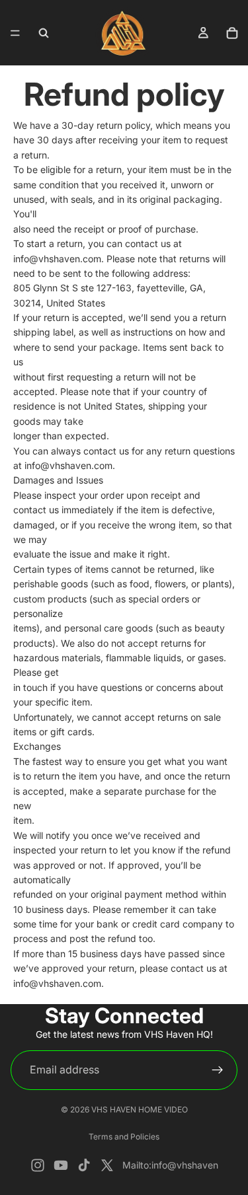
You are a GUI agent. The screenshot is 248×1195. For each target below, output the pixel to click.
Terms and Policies (124, 1136)
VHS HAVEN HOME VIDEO (139, 1109)
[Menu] (15, 33)
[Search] (43, 33)
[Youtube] (61, 1165)
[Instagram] (38, 1165)
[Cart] (232, 33)
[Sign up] (217, 1070)
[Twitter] (107, 1165)
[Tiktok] (84, 1165)
